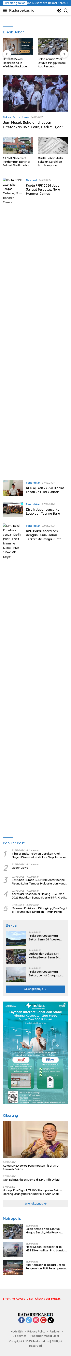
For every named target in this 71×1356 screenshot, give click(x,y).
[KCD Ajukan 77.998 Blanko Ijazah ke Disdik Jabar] (13, 488)
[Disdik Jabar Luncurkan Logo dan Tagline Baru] (13, 510)
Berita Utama (20, 117)
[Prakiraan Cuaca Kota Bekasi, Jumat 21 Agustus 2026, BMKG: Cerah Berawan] (16, 974)
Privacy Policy (36, 1331)
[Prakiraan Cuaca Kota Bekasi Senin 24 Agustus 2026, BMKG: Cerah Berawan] (16, 938)
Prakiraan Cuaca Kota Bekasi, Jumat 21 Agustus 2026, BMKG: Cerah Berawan (45, 973)
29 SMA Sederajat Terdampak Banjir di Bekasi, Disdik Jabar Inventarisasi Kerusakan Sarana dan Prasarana (16, 161)
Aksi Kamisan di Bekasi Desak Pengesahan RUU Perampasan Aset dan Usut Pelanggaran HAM (47, 1266)
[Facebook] (21, 1320)
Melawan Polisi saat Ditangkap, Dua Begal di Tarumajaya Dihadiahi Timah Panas (39, 910)
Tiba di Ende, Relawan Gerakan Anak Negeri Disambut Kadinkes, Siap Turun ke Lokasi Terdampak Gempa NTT (39, 855)
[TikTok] (51, 1320)
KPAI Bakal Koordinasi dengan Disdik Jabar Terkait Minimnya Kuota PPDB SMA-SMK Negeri (44, 537)
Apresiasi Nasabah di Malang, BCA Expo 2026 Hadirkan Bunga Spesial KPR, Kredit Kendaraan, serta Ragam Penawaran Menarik (39, 895)
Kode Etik (17, 1331)
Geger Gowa (20, 867)
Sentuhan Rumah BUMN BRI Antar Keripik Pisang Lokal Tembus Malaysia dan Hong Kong (38, 881)
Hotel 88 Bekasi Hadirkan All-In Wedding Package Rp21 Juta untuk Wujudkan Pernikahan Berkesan (17, 62)
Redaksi (55, 1331)
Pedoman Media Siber (45, 1336)
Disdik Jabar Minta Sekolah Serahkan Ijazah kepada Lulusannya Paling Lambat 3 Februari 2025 (50, 161)
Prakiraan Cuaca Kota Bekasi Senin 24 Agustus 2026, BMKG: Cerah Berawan (44, 937)
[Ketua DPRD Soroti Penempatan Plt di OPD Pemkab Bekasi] (35, 1139)
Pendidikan (33, 482)
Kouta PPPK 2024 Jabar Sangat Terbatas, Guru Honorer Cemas (43, 189)
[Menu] (5, 10)
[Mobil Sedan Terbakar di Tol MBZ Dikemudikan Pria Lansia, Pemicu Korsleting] (13, 1249)
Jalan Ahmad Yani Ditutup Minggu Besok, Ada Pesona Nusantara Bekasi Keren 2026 (52, 62)
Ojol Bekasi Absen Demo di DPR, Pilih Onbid (31, 1179)
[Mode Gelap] (59, 10)
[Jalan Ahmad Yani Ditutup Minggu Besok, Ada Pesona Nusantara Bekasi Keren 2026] (53, 46)
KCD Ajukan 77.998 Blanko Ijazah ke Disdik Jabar (45, 490)
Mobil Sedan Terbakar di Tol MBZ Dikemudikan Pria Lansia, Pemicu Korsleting (45, 1248)
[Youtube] (43, 1320)
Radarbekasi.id (21, 10)
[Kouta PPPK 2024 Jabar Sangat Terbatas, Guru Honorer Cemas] (13, 326)
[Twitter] (29, 1320)
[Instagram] (36, 1320)
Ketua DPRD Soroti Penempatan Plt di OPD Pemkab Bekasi (31, 1167)
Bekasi (7, 117)
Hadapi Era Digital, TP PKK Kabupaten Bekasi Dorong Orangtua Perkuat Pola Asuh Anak (32, 1192)
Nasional (31, 180)
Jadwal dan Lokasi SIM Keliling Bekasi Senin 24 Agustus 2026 (44, 955)
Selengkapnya (34, 989)
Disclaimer (19, 1336)
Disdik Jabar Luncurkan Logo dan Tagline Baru (43, 511)
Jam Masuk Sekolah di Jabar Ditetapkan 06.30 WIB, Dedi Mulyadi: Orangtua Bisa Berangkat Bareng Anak (33, 129)
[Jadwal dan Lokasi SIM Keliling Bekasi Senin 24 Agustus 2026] (16, 956)
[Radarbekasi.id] (35, 1314)
